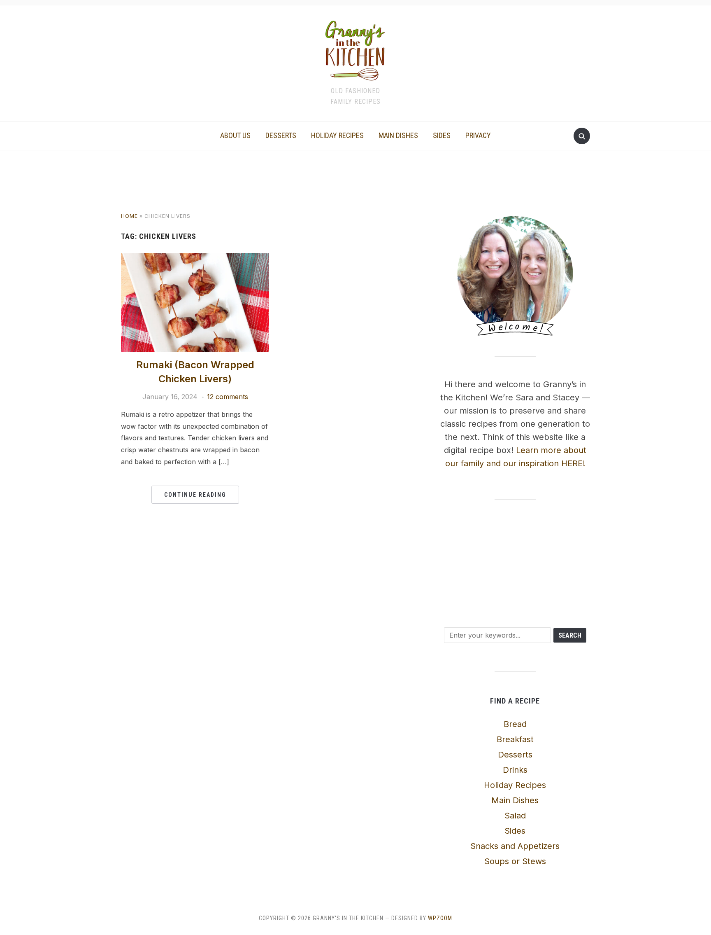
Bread (515, 724)
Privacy (478, 135)
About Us (235, 135)
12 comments (227, 397)
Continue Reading (195, 494)
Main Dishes (398, 135)
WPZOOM (440, 918)
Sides (442, 135)
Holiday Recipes (337, 135)
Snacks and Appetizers (515, 846)
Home (129, 216)
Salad (515, 815)
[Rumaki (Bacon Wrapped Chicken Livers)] (195, 258)
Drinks (515, 770)
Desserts (280, 135)
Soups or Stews (515, 861)
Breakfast (515, 739)
